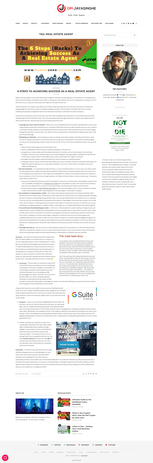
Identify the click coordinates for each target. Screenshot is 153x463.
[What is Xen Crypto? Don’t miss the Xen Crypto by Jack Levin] (64, 416)
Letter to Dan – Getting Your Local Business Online (82, 428)
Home (18, 23)
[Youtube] (133, 23)
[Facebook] (121, 23)
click (56, 295)
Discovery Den (96, 23)
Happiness (45, 23)
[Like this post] (83, 374)
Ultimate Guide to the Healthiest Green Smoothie (81, 402)
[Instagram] (126, 23)
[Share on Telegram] (96, 374)
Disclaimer (109, 23)
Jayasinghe (84, 456)
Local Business (56, 88)
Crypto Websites (81, 23)
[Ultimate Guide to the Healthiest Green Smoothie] (64, 403)
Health (25, 23)
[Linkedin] (130, 23)
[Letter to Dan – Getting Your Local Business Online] (64, 429)
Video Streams (57, 23)
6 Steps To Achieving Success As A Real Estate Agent (56, 91)
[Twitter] (124, 23)
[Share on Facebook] (86, 374)
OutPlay (74, 205)
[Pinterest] (128, 23)
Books (68, 23)
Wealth (34, 23)
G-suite (47, 295)
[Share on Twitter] (88, 374)
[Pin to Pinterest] (91, 374)
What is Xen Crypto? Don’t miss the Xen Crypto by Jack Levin (83, 415)
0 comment (37, 374)
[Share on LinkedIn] (93, 374)
